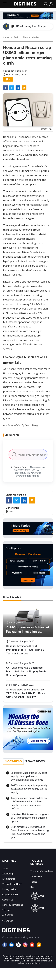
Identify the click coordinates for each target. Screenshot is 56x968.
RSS (32, 886)
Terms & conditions (12, 884)
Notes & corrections (12, 904)
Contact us (7, 899)
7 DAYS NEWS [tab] (35, 761)
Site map (6, 910)
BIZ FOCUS (12, 597)
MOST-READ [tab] (13, 761)
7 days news (36, 876)
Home (6, 37)
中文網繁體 (7, 915)
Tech (16, 37)
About (5, 868)
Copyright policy (10, 894)
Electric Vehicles (31, 37)
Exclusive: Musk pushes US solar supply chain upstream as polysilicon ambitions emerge (29, 776)
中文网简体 (7, 920)
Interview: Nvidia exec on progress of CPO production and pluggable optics (30, 818)
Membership (8, 878)
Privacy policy (9, 889)
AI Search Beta (18, 467)
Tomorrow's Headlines (41, 871)
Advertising (7, 873)
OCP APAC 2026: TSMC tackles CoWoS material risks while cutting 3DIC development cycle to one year (30, 832)
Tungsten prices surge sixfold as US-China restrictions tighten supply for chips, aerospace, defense (29, 803)
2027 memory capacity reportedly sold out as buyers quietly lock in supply (29, 789)
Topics (33, 881)
